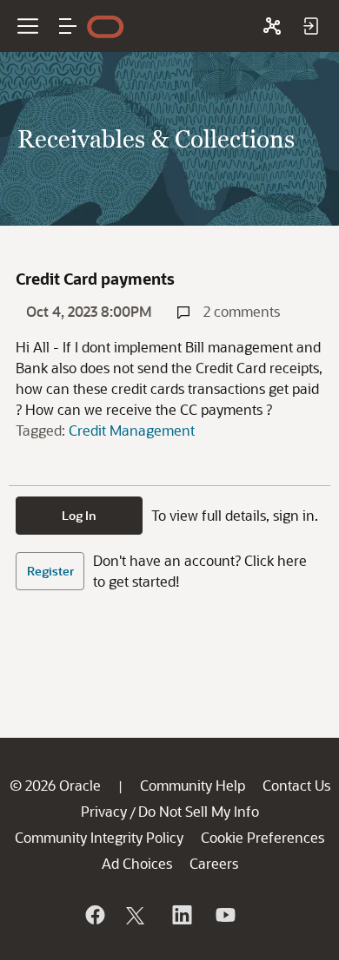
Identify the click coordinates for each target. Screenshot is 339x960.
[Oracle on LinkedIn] (181, 914)
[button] (68, 26)
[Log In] (310, 26)
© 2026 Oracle (55, 785)
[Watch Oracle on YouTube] (224, 914)
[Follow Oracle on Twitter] (137, 914)
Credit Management (132, 430)
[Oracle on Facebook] (94, 914)
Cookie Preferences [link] (262, 837)
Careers (213, 863)
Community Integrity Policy (99, 837)
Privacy (104, 811)
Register (50, 570)
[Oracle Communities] (272, 26)
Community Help (192, 785)
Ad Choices (137, 863)
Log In (79, 515)
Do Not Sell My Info (198, 811)
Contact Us (296, 785)
